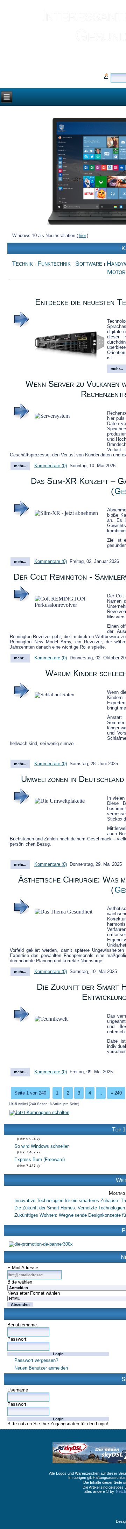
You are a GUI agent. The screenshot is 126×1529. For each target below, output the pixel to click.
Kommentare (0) (50, 465)
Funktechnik (54, 263)
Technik (22, 263)
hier (82, 235)
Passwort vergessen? (36, 1360)
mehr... (20, 466)
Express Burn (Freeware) (39, 1153)
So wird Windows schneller (41, 1140)
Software (88, 263)
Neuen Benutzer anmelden (41, 1368)
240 (116, 1093)
